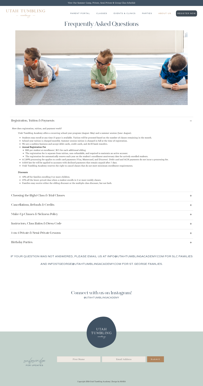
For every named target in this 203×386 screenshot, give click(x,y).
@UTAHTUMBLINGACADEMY (101, 297)
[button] (101, 121)
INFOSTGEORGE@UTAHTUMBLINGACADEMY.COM (84, 264)
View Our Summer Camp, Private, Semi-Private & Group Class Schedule (101, 2)
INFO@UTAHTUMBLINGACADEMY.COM (135, 256)
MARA (123, 381)
